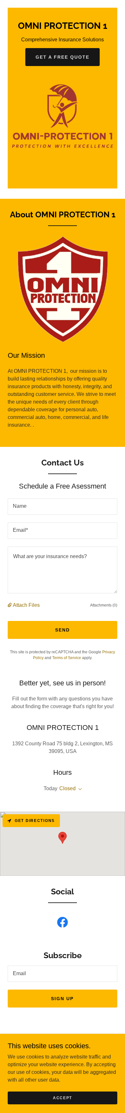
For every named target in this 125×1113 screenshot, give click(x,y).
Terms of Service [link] (66, 658)
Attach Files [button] (26, 605)
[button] (10, 605)
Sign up (62, 998)
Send (62, 629)
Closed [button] (67, 788)
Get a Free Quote (62, 57)
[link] (62, 27)
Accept (62, 1097)
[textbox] (62, 506)
